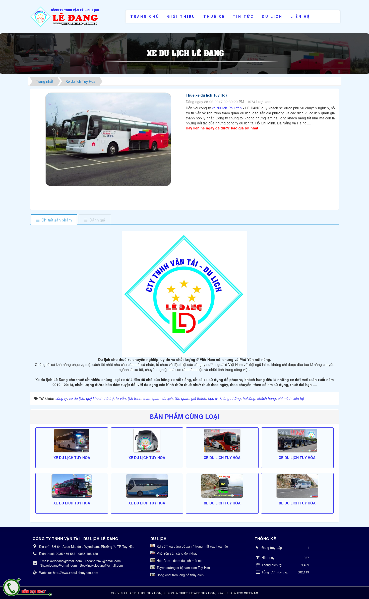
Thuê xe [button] (214, 17)
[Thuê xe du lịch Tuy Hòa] (108, 138)
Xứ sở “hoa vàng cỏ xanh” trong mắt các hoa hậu (192, 546)
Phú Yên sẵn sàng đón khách (178, 553)
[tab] (54, 220)
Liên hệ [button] (300, 17)
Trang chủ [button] (144, 17)
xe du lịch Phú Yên (226, 107)
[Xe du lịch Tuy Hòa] (72, 441)
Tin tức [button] (243, 17)
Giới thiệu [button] (181, 17)
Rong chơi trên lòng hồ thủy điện (180, 575)
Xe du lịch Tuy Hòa (71, 457)
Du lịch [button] (272, 17)
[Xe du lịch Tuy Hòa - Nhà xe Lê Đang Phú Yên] (65, 16)
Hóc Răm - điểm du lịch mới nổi (179, 560)
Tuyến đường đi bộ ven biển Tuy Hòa (183, 567)
